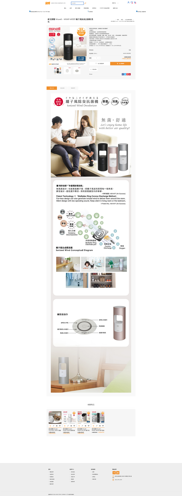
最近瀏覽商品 (95, 474)
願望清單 (73, 481)
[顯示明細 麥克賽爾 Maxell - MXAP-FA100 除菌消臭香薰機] (69, 417)
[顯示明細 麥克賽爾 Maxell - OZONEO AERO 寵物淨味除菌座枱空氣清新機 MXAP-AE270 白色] (55, 417)
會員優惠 (51, 481)
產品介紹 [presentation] (52, 88)
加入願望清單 (59, 425)
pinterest (127, 74)
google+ (130, 74)
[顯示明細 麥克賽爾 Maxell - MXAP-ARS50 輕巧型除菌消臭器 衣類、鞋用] (98, 417)
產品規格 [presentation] (62, 88)
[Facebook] (114, 472)
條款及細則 (52, 479)
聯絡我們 (51, 471)
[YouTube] (117, 472)
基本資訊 (73, 471)
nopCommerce (130, 493)
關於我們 (51, 484)
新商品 (93, 476)
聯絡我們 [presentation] (73, 88)
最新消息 (94, 479)
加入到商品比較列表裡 (56, 425)
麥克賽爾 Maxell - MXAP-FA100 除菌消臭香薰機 (69, 430)
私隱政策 (51, 476)
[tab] (52, 88)
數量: (90, 58)
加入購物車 (50, 425)
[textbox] (77, 3)
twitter (125, 74)
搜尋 (93, 471)
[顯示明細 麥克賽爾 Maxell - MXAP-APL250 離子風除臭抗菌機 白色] (83, 417)
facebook (123, 74)
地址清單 (73, 474)
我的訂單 (73, 476)
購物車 (134, 2)
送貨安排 (51, 474)
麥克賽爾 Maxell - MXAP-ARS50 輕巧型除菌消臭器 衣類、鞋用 (98, 430)
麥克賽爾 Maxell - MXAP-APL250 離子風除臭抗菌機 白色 (83, 430)
